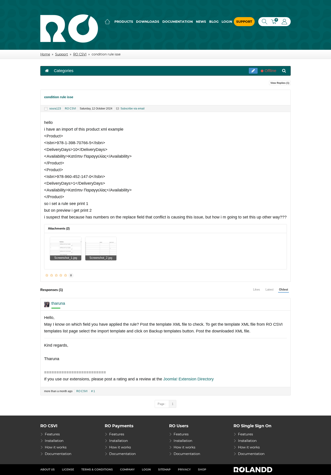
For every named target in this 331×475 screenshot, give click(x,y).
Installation (54, 441)
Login (227, 22)
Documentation (177, 22)
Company (127, 469)
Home (107, 21)
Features (52, 434)
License (68, 469)
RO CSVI (70, 108)
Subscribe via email (132, 108)
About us (47, 469)
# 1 (93, 391)
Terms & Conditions (97, 469)
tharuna (58, 303)
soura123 (55, 108)
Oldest (283, 289)
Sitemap (164, 469)
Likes (256, 289)
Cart (275, 22)
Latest (269, 289)
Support (244, 22)
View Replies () (279, 83)
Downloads (147, 22)
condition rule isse (58, 97)
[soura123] (46, 109)
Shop (202, 469)
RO (69, 28)
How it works (55, 447)
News (201, 22)
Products (123, 22)
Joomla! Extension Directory (188, 379)
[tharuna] (47, 304)
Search (263, 21)
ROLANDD (253, 469)
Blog (214, 22)
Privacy (184, 469)
